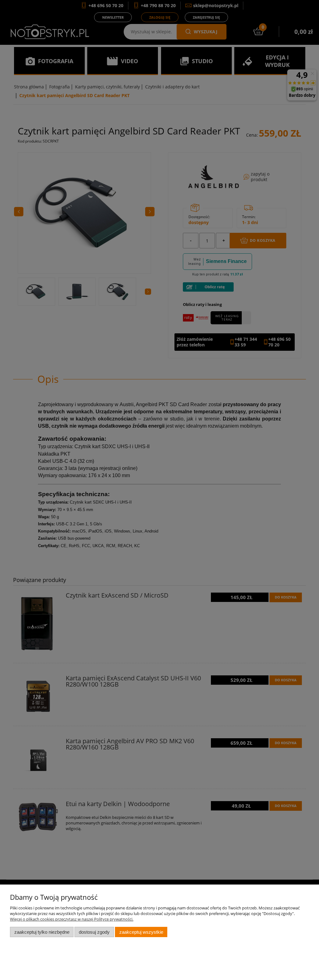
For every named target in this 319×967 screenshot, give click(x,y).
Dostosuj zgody (94, 932)
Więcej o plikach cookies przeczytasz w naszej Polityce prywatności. (71, 919)
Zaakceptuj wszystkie (141, 932)
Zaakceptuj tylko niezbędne (41, 932)
